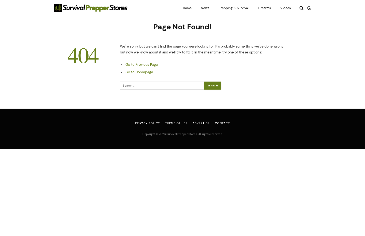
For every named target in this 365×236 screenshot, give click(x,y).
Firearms (264, 8)
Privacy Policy (147, 123)
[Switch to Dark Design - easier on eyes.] (308, 8)
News (205, 8)
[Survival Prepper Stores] (91, 8)
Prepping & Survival (234, 8)
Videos (285, 8)
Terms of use (176, 123)
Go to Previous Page (141, 64)
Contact (222, 123)
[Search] (301, 8)
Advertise (201, 123)
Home (187, 8)
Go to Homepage (139, 72)
